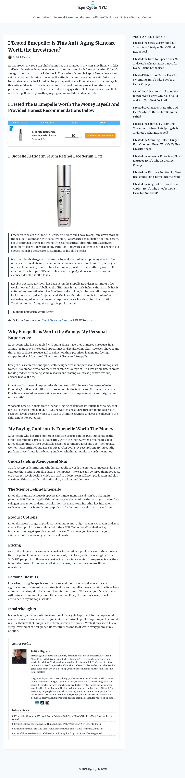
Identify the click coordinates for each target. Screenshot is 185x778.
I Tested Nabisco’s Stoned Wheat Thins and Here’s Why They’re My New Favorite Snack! (57, 724)
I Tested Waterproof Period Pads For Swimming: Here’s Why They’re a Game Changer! (155, 80)
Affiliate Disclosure (105, 17)
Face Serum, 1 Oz (87, 156)
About (47, 17)
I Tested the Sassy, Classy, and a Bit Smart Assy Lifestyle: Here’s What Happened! (154, 47)
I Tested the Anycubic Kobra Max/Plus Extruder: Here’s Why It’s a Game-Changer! (156, 161)
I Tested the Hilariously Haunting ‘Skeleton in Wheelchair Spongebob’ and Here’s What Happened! (155, 128)
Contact (147, 17)
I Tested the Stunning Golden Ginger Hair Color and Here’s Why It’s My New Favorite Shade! (156, 145)
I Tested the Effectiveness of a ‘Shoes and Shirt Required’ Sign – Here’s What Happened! (58, 733)
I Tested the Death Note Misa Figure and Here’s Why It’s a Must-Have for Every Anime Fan (58, 728)
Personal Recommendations (71, 17)
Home (36, 17)
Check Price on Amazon (100, 135)
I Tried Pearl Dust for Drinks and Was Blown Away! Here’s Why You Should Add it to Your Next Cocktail (156, 96)
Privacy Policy (130, 17)
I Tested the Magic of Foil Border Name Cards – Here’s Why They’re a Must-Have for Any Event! (157, 189)
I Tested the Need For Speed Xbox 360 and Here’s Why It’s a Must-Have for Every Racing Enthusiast (156, 64)
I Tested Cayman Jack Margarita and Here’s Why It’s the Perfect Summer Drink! (155, 112)
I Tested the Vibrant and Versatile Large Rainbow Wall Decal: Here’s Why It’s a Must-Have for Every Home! (62, 718)
